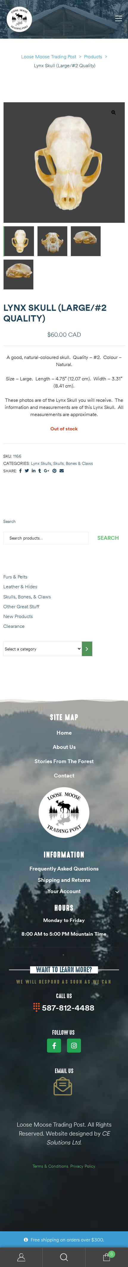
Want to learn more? (64, 970)
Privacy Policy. (83, 1166)
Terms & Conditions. (50, 1166)
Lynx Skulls (41, 463)
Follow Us (63, 1032)
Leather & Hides (20, 586)
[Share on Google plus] (47, 471)
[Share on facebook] (20, 471)
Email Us (64, 1071)
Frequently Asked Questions (64, 868)
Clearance (14, 626)
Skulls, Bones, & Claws (27, 597)
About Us (64, 747)
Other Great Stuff (21, 606)
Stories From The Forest (64, 761)
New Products (18, 616)
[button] (113, 112)
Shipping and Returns (64, 879)
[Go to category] (87, 649)
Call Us (64, 996)
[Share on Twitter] (26, 471)
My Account (21, 1257)
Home (64, 732)
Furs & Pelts (15, 577)
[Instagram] (74, 1046)
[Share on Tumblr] (40, 471)
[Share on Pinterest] (54, 471)
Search (9, 521)
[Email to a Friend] (61, 471)
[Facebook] (54, 1046)
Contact (64, 775)
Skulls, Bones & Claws (73, 463)
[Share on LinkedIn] (33, 471)
